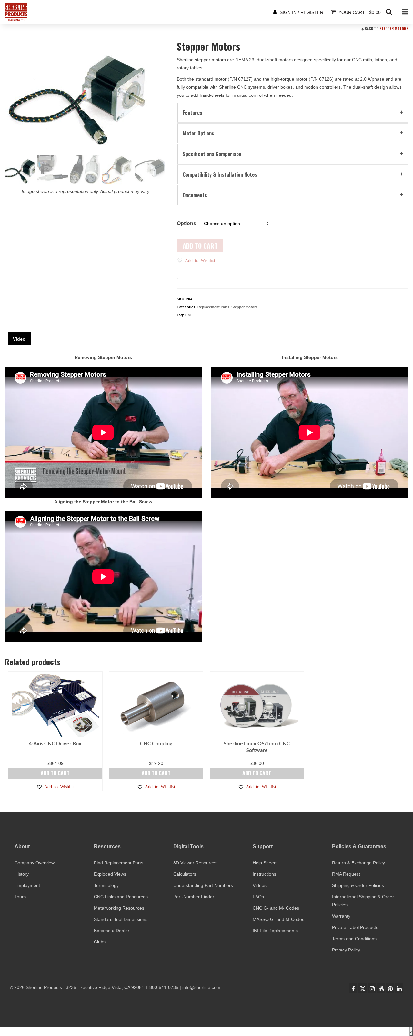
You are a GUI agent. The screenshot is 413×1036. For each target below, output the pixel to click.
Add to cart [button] (55, 773)
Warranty (341, 916)
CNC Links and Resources (121, 896)
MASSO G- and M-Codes (278, 919)
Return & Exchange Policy (358, 862)
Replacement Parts (213, 307)
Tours (20, 896)
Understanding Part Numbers (203, 885)
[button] (196, 260)
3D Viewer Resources (195, 862)
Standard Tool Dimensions (120, 919)
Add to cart (200, 246)
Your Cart (359, 12)
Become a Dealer (111, 930)
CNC (189, 315)
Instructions (264, 874)
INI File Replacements (275, 930)
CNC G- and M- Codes (276, 908)
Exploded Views (110, 874)
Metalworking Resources (119, 908)
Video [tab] (19, 339)
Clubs (100, 941)
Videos (260, 885)
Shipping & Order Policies (358, 885)
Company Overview (35, 862)
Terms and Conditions (354, 938)
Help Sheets (265, 862)
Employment (27, 885)
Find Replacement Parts (118, 862)
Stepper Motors (393, 28)
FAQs (258, 896)
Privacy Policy (346, 949)
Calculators (184, 874)
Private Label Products (355, 927)
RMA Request (346, 874)
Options (186, 223)
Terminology (106, 885)
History (22, 874)
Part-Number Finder (193, 896)
